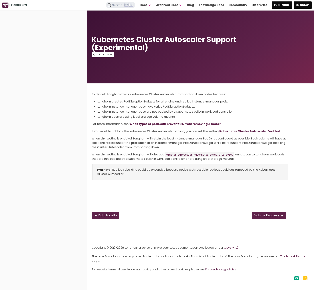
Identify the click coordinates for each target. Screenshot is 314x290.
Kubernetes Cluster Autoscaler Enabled (249, 131)
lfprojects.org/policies (220, 269)
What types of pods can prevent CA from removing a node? (175, 124)
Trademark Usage (292, 256)
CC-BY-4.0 (231, 248)
